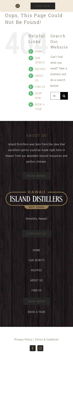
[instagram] (40, 348)
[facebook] (33, 348)
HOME (38, 51)
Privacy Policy (23, 339)
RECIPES (40, 69)
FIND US (40, 86)
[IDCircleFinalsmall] (17, 5)
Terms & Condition (47, 339)
